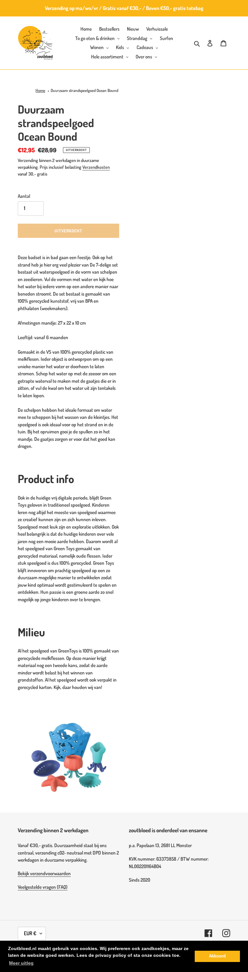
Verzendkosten (96, 167)
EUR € (30, 933)
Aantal (24, 196)
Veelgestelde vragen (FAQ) (42, 887)
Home (40, 90)
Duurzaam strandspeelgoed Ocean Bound (84, 90)
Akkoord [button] (217, 956)
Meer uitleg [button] (21, 963)
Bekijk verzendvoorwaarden (44, 873)
